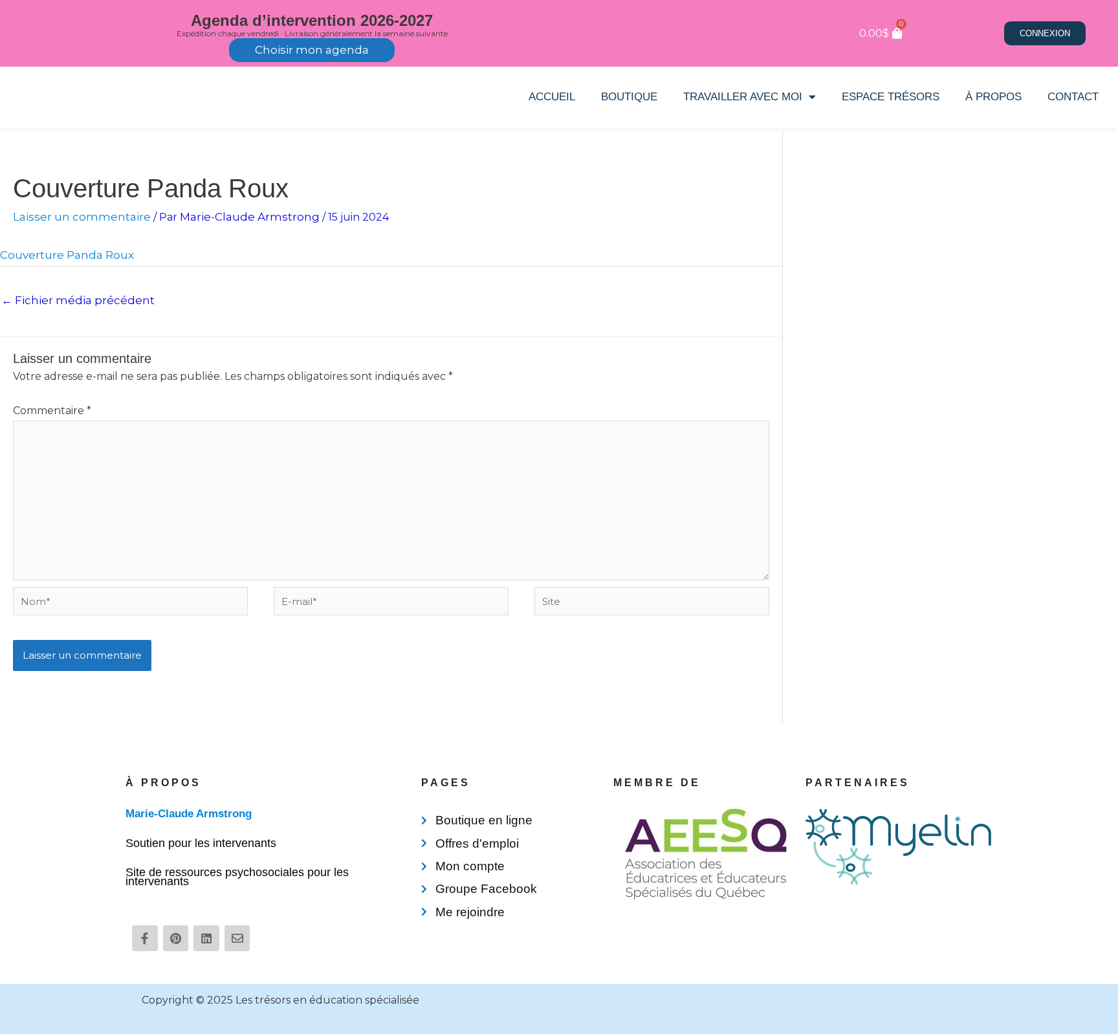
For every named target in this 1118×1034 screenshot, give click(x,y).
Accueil (552, 97)
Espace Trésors (890, 97)
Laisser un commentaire (82, 216)
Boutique (629, 97)
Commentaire (52, 410)
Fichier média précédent (78, 300)
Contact (1073, 97)
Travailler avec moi (742, 97)
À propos (993, 97)
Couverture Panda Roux (67, 254)
